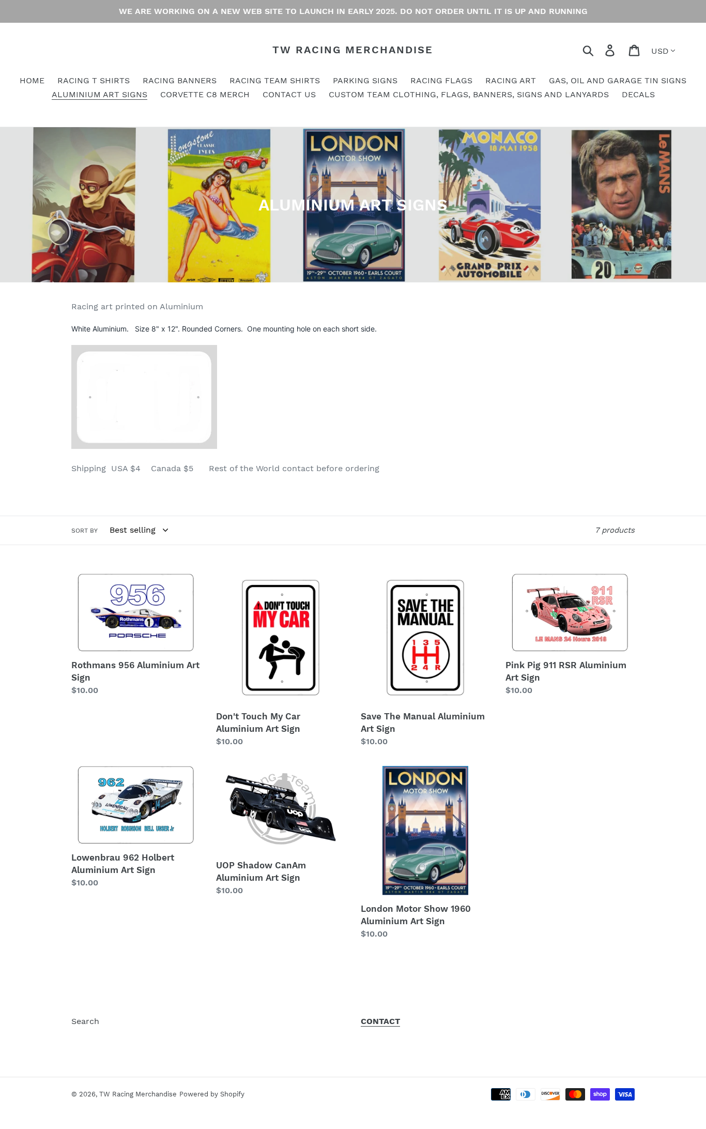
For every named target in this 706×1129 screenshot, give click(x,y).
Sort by (84, 530)
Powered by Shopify (211, 1094)
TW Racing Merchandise (352, 49)
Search (85, 1021)
